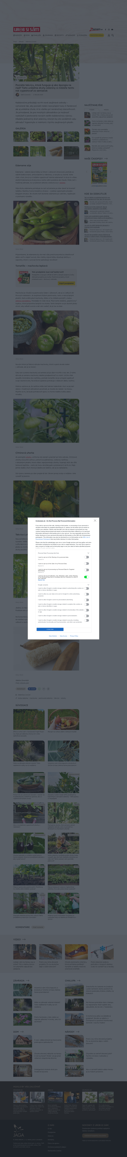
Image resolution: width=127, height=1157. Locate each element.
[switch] (86, 557)
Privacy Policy (74, 636)
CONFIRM (50, 629)
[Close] (95, 521)
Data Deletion (53, 636)
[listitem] (63, 553)
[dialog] (63, 578)
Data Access (63, 636)
